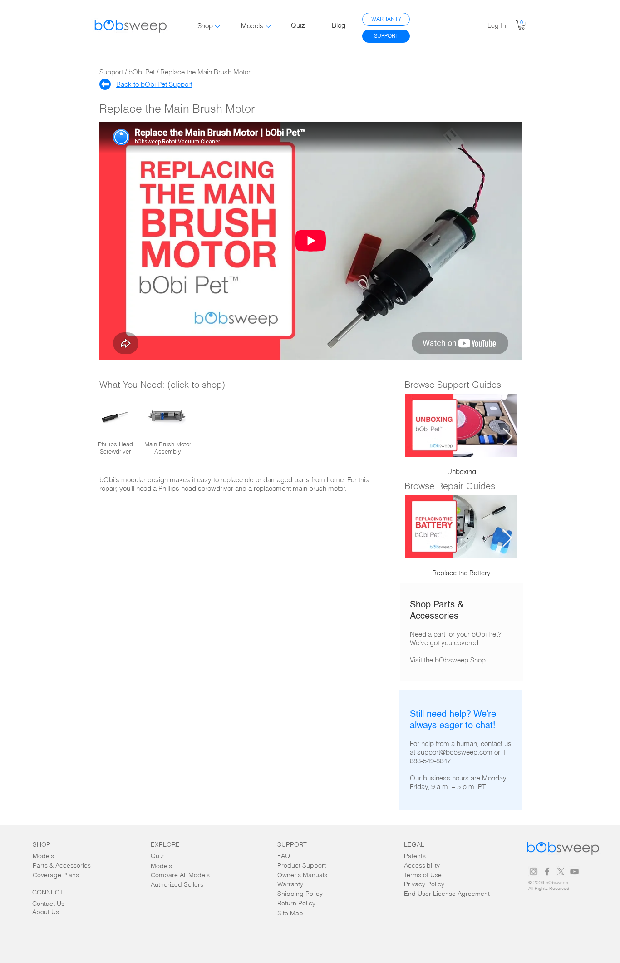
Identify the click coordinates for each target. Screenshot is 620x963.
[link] (521, 25)
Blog (338, 25)
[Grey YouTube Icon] (574, 871)
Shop (205, 25)
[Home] (105, 84)
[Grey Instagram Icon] (533, 871)
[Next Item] (507, 437)
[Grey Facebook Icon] (547, 871)
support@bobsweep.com (454, 752)
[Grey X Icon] (561, 871)
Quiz (298, 25)
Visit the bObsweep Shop (448, 660)
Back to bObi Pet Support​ (154, 84)
